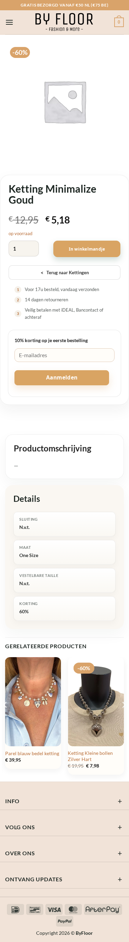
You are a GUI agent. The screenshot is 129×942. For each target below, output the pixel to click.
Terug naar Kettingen (65, 272)
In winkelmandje (87, 249)
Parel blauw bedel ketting (32, 753)
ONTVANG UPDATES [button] (34, 879)
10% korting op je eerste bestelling (51, 340)
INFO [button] (12, 801)
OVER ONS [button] (20, 853)
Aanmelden (62, 377)
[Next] (123, 718)
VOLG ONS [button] (20, 827)
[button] (9, 22)
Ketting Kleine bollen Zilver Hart (90, 756)
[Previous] (5, 718)
